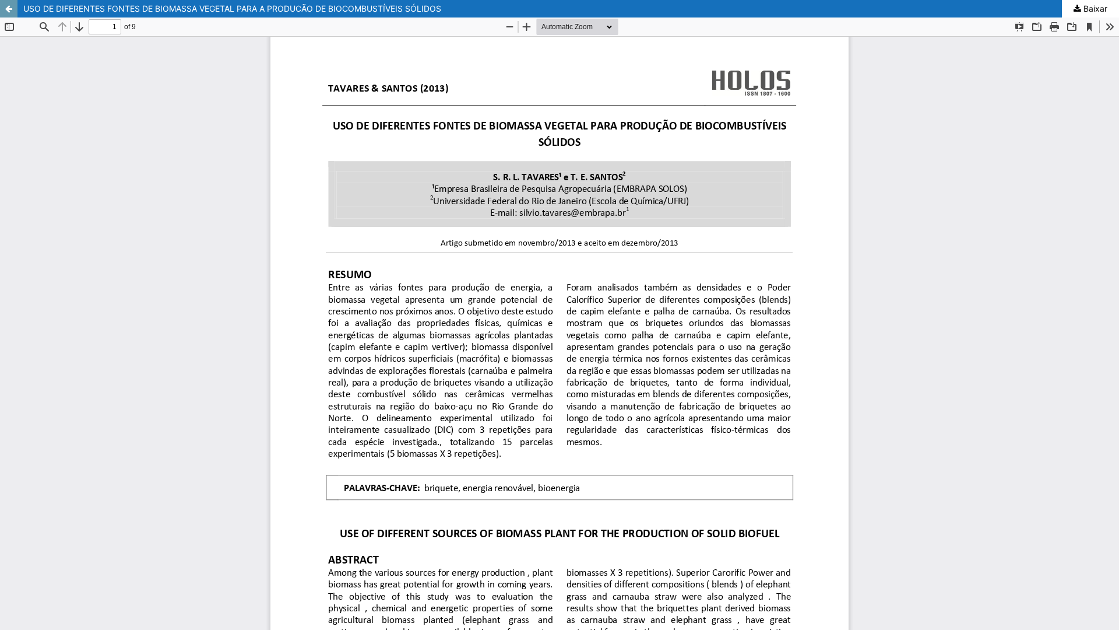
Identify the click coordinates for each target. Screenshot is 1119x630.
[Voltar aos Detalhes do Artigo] (8, 9)
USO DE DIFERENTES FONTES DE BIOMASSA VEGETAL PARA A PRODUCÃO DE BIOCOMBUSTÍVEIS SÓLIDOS (232, 8)
